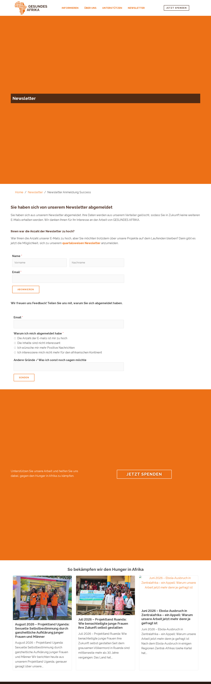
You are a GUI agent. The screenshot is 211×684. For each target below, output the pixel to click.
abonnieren (26, 289)
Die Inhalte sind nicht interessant (38, 343)
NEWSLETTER (136, 7)
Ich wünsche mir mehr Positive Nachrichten (46, 347)
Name (17, 256)
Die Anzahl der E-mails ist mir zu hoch (42, 338)
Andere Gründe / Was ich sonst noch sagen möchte (50, 360)
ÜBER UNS (90, 7)
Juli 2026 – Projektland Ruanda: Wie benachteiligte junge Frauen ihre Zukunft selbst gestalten (103, 623)
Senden (24, 377)
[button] (71, 8)
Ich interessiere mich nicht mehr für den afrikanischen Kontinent (59, 352)
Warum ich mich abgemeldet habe (39, 333)
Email (16, 272)
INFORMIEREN (70, 7)
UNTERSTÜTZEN (112, 7)
